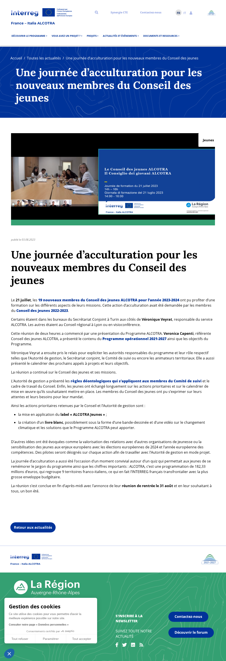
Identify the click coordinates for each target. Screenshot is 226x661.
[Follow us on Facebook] (117, 645)
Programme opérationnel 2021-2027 (134, 338)
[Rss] (141, 645)
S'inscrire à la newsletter (129, 618)
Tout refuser (19, 639)
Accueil (16, 58)
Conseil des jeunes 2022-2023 (42, 310)
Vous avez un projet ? (66, 35)
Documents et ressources (160, 35)
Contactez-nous (150, 12)
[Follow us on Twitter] (124, 645)
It (184, 13)
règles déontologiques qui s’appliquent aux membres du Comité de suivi (136, 381)
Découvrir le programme (28, 35)
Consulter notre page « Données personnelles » (39, 624)
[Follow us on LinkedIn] (133, 645)
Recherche (96, 12)
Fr (178, 13)
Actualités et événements (120, 35)
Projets (92, 35)
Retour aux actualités (33, 527)
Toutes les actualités (44, 58)
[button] (191, 12)
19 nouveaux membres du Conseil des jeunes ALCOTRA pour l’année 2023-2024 (109, 300)
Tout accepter (81, 639)
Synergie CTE (119, 12)
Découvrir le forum (191, 632)
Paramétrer (51, 639)
